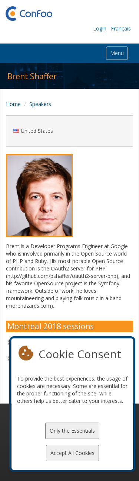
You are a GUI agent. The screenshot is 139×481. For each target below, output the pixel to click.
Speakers (40, 104)
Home (13, 104)
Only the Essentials (72, 430)
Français (121, 28)
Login (99, 28)
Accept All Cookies (72, 452)
